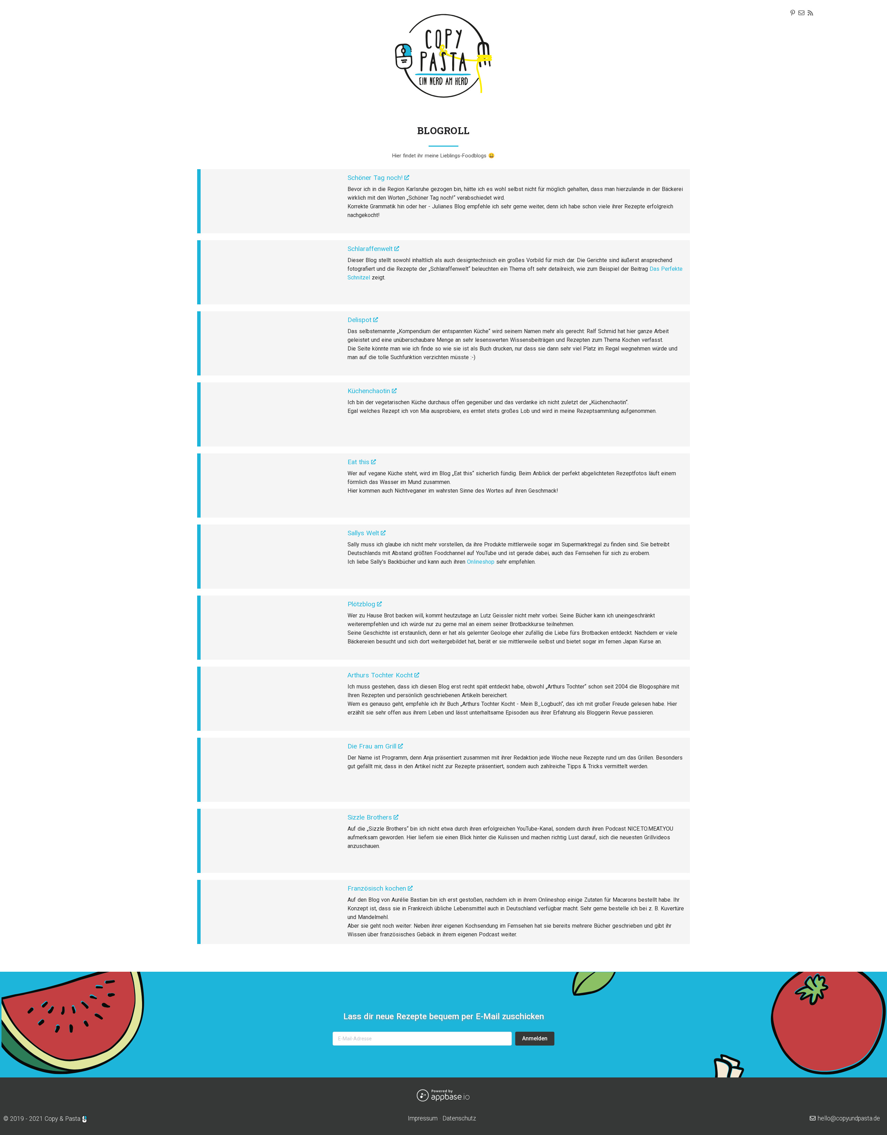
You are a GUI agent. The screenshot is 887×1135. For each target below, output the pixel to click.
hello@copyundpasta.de (848, 1118)
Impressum (423, 1118)
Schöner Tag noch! (375, 178)
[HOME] (443, 67)
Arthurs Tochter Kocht (380, 675)
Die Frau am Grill (372, 746)
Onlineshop (480, 561)
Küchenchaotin (369, 391)
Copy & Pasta (62, 1118)
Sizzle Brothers (370, 817)
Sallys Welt (363, 533)
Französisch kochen (377, 888)
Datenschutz (459, 1118)
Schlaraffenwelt (370, 249)
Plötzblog (361, 604)
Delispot (359, 320)
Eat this (358, 462)
